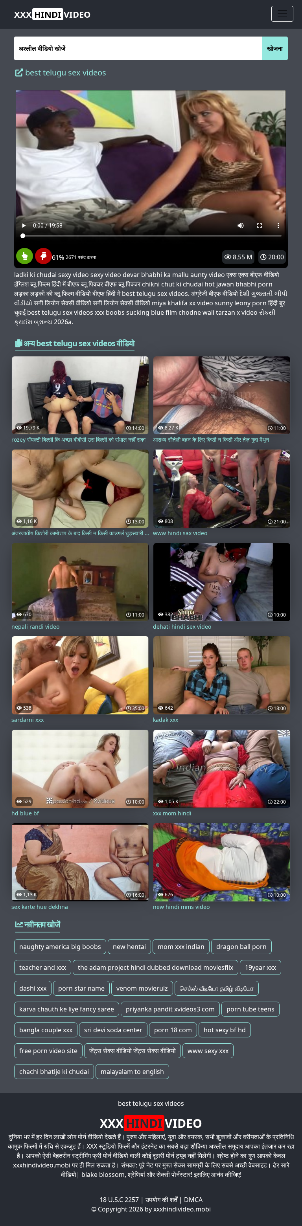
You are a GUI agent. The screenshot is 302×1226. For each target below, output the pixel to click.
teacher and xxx (42, 967)
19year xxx (260, 967)
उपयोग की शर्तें (161, 1199)
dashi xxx (32, 988)
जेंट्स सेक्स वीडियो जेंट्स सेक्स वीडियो (132, 1050)
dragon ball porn (241, 946)
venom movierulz (142, 988)
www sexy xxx (208, 1050)
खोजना (275, 48)
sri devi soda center (113, 1030)
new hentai (129, 946)
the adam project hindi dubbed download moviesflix (155, 967)
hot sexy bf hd (225, 1030)
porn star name (81, 988)
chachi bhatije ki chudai (54, 1071)
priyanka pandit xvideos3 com (170, 1009)
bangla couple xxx (45, 1030)
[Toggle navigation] (282, 14)
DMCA (193, 1199)
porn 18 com (173, 1030)
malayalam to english (132, 1071)
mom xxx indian (181, 946)
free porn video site (48, 1050)
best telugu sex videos (151, 1103)
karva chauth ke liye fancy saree (66, 1009)
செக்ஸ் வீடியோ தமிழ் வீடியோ (217, 988)
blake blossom (103, 1174)
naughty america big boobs (60, 946)
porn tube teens (250, 1009)
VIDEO (52, 14)
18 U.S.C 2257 (119, 1199)
